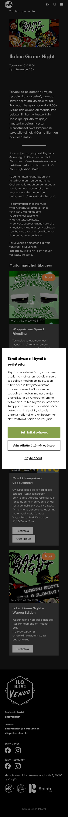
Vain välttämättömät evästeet (34, 445)
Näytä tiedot (33, 458)
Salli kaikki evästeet (34, 432)
